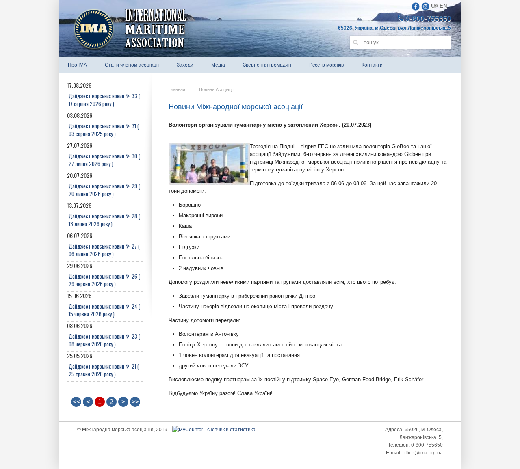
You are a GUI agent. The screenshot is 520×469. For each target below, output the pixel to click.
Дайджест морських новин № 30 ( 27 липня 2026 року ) (104, 160)
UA (434, 6)
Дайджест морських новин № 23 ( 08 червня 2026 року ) (104, 340)
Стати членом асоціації (132, 65)
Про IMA (77, 65)
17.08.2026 (103, 94)
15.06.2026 (103, 305)
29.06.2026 (103, 275)
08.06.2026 (103, 335)
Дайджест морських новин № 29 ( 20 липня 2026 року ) (104, 190)
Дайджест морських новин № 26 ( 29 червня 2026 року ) (104, 280)
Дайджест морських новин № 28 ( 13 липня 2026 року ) (104, 220)
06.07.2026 (103, 244)
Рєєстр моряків (326, 65)
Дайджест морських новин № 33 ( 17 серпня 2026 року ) (104, 100)
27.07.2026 (103, 154)
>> (135, 401)
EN (443, 6)
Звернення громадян (267, 65)
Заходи (185, 65)
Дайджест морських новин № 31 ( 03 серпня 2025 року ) (104, 130)
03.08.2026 (103, 124)
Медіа (218, 65)
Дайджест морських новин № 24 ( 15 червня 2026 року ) (104, 310)
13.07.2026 (103, 214)
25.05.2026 (103, 365)
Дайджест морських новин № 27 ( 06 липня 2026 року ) (104, 250)
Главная (177, 89)
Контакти (372, 65)
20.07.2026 (103, 184)
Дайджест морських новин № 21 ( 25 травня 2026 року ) (104, 370)
